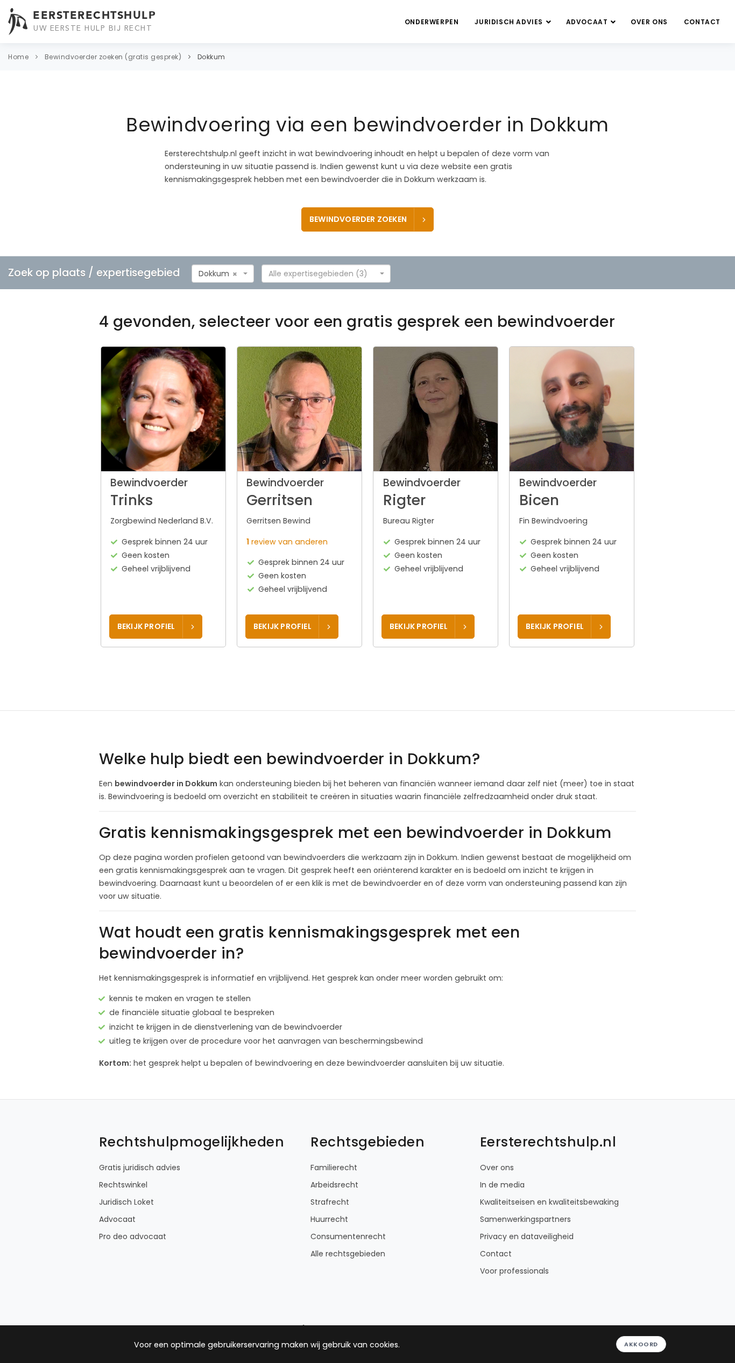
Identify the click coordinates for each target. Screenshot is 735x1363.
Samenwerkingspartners (525, 1219)
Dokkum (211, 56)
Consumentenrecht (348, 1236)
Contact (702, 21)
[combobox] (223, 273)
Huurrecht (329, 1219)
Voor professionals (514, 1271)
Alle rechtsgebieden (347, 1253)
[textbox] (322, 273)
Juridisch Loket (126, 1202)
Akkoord (641, 1344)
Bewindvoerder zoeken (358, 219)
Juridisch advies (510, 21)
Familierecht (333, 1167)
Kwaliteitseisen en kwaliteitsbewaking (549, 1202)
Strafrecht (329, 1202)
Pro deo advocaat (132, 1236)
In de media (502, 1184)
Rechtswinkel (123, 1184)
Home (18, 56)
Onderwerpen (432, 21)
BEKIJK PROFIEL (146, 626)
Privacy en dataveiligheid (527, 1236)
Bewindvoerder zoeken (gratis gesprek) (113, 56)
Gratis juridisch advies (139, 1167)
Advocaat (588, 21)
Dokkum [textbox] (214, 273)
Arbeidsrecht (334, 1184)
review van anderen (287, 541)
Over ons (649, 21)
